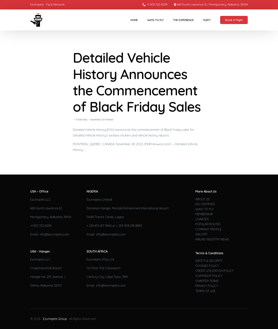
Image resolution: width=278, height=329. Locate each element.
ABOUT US (202, 199)
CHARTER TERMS (207, 281)
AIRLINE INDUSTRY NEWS (212, 239)
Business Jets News (102, 119)
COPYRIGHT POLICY (208, 276)
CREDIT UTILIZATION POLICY (214, 271)
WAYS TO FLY (204, 209)
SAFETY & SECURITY (209, 261)
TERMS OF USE (205, 291)
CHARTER (202, 219)
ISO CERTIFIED (205, 204)
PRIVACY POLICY (206, 286)
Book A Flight (234, 20)
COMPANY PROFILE (208, 229)
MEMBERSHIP (204, 214)
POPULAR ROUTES (208, 224)
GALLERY (201, 234)
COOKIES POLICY (207, 266)
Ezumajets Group (55, 319)
